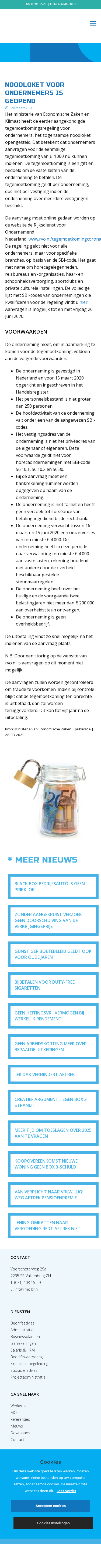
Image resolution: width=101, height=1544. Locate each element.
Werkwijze (19, 1405)
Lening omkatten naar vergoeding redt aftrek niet (48, 1226)
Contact (17, 1439)
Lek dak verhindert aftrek (45, 1074)
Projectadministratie (28, 1377)
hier (83, 302)
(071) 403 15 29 (36, 4)
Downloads (20, 1432)
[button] (93, 23)
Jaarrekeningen (23, 1343)
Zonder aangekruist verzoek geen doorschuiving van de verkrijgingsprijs (48, 920)
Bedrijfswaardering (27, 1356)
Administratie (22, 1329)
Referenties (20, 1419)
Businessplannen (25, 1336)
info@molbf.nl (27, 1289)
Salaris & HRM (23, 1350)
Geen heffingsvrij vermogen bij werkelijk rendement (49, 1016)
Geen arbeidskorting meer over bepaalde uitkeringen (51, 1047)
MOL (15, 1412)
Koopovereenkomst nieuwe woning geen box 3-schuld (46, 1164)
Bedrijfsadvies (22, 1323)
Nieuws (17, 1426)
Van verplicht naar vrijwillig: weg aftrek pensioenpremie (49, 1195)
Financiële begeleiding (29, 1363)
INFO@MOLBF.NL (65, 4)
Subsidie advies (24, 1370)
